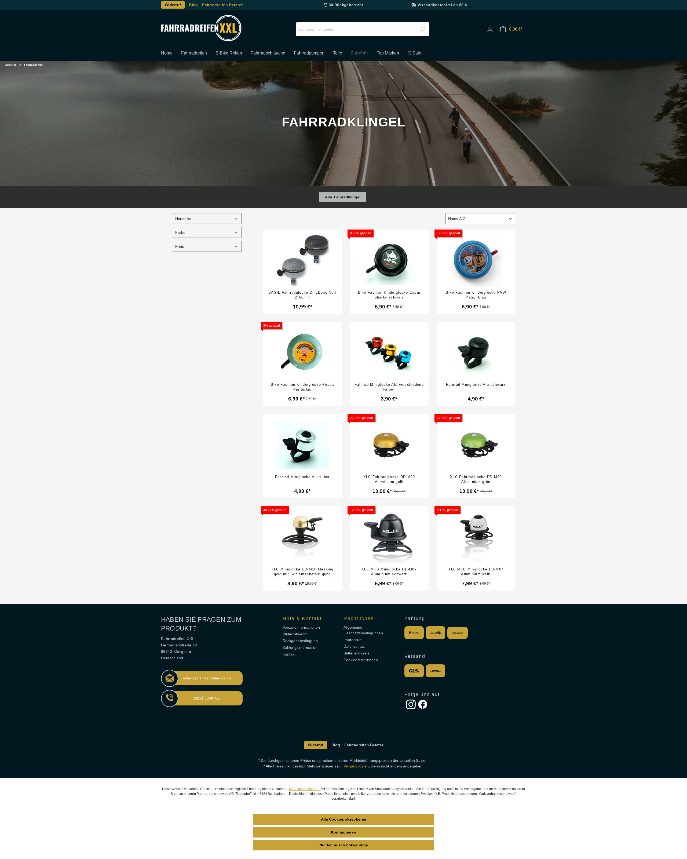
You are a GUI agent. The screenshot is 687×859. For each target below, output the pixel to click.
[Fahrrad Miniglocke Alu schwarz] (476, 353)
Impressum (353, 640)
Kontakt (289, 654)
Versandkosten (356, 766)
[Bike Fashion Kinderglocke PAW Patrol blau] (476, 260)
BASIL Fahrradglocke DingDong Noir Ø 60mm (302, 294)
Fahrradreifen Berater (222, 5)
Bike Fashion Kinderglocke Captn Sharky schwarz (389, 294)
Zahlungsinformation (300, 647)
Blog (193, 5)
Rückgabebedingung (300, 641)
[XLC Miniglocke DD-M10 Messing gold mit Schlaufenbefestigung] (302, 537)
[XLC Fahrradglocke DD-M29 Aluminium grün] (476, 445)
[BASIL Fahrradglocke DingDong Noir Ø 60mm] (302, 260)
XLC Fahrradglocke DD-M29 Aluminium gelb (389, 479)
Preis (179, 246)
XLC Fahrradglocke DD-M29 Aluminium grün (476, 479)
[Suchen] (422, 29)
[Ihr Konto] (490, 29)
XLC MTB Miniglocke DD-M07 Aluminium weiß (475, 571)
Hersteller (183, 218)
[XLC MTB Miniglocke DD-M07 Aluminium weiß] (476, 537)
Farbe (180, 232)
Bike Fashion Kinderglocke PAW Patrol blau (476, 294)
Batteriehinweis (356, 653)
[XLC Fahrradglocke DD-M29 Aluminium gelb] (389, 445)
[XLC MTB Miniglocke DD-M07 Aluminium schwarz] (389, 537)
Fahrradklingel (347, 197)
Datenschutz (354, 646)
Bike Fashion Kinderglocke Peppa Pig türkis (302, 387)
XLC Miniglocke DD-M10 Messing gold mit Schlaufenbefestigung (302, 571)
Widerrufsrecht (295, 634)
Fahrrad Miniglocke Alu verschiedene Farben (389, 387)
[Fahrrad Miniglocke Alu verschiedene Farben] (389, 353)
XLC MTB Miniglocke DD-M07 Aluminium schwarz (389, 571)
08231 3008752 (206, 698)
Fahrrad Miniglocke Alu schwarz (476, 385)
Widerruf (173, 5)
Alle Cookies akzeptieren (343, 819)
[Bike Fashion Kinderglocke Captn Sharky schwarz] (389, 260)
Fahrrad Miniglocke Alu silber (302, 477)
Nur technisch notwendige (343, 845)
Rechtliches (359, 618)
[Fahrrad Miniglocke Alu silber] (302, 445)
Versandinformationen (301, 627)
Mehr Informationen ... (305, 789)
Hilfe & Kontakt (302, 618)
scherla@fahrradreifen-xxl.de (207, 678)
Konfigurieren (343, 832)
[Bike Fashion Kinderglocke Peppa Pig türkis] (302, 353)
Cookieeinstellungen (361, 660)
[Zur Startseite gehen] (201, 28)
